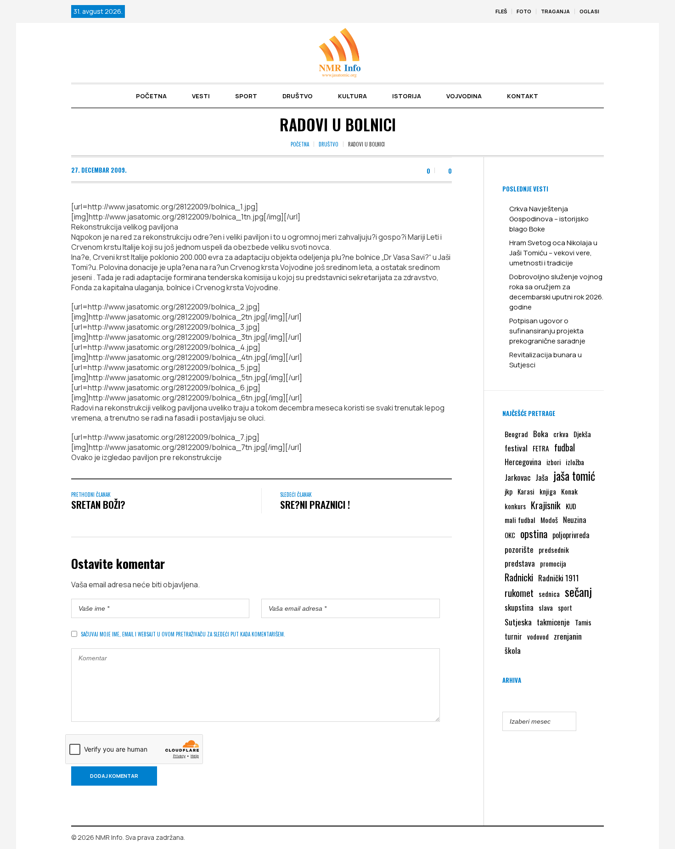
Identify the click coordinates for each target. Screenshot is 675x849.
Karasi (526, 491)
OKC (510, 535)
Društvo (328, 144)
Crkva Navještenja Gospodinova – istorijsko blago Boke (549, 219)
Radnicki (519, 577)
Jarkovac (517, 477)
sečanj (578, 592)
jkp (508, 491)
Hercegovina (523, 461)
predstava (520, 563)
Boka (540, 433)
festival (516, 448)
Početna (300, 144)
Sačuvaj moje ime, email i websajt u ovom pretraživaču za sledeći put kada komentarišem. (183, 634)
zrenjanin (568, 636)
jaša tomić (574, 476)
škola (513, 650)
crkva (560, 434)
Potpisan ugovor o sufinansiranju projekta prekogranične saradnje (547, 331)
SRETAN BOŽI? (98, 504)
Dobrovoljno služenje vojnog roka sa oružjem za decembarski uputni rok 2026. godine (556, 292)
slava (546, 607)
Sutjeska (518, 622)
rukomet (519, 593)
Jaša (541, 477)
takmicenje (553, 622)
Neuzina (574, 519)
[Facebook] (583, 837)
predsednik (554, 550)
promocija (553, 563)
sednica (549, 594)
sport (565, 608)
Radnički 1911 (558, 578)
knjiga (548, 491)
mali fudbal (520, 520)
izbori (553, 462)
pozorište (519, 549)
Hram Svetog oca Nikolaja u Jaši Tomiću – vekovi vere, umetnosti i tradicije (553, 253)
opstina (533, 533)
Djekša (582, 434)
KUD (571, 506)
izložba (575, 461)
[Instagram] (596, 837)
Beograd (516, 433)
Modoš (549, 519)
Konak (569, 491)
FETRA (541, 448)
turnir (513, 636)
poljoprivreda (570, 534)
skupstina (519, 607)
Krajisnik (546, 505)
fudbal (564, 447)
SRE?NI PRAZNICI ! (315, 504)
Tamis (583, 622)
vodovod (538, 636)
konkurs (515, 506)
